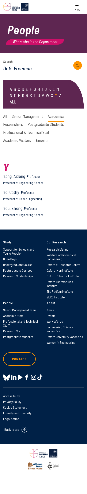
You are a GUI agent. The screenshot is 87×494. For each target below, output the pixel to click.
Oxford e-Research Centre (63, 265)
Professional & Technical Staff (27, 132)
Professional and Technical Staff (20, 323)
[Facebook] (27, 377)
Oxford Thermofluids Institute (60, 284)
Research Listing (57, 249)
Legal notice (11, 419)
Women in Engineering (61, 342)
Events (51, 316)
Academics (56, 116)
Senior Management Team (20, 310)
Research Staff (13, 331)
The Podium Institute (60, 291)
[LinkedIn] (14, 377)
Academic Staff (13, 316)
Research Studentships (18, 276)
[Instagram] (33, 377)
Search (8, 61)
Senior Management (27, 116)
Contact (19, 359)
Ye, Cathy (22, 195)
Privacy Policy (12, 402)
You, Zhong (23, 211)
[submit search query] (77, 65)
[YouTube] (20, 377)
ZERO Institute (56, 297)
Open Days (10, 259)
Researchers (13, 124)
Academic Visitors (17, 140)
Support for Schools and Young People (18, 251)
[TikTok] (39, 377)
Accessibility (11, 396)
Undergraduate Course (18, 265)
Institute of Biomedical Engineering (61, 257)
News (50, 310)
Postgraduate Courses (17, 270)
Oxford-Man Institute (60, 270)
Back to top (11, 429)
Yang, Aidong (23, 179)
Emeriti (42, 140)
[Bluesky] (6, 378)
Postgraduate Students (46, 124)
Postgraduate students (18, 337)
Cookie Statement (15, 407)
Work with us (55, 321)
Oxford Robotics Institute (63, 276)
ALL (13, 101)
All (5, 116)
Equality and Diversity (17, 413)
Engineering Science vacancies (60, 329)
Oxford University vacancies (65, 337)
